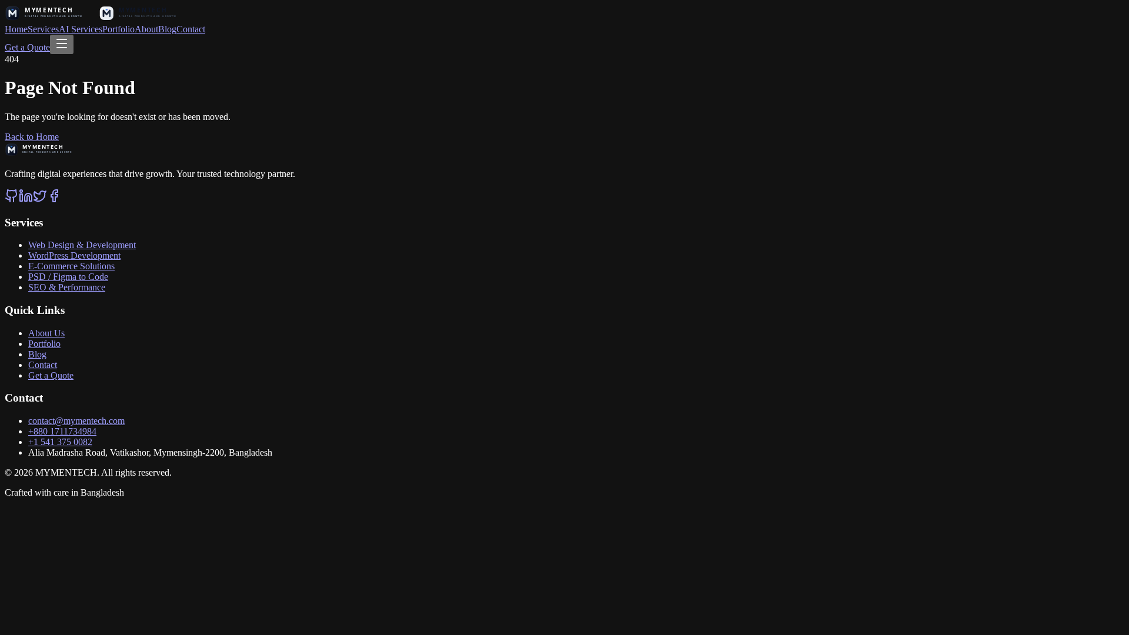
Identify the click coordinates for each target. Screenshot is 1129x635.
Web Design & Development (82, 245)
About (146, 29)
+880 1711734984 (62, 431)
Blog (167, 29)
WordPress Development (74, 255)
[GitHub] (12, 200)
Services (43, 29)
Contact (190, 29)
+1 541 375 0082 (60, 442)
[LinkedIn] (26, 200)
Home (16, 29)
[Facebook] (54, 200)
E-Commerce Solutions (71, 266)
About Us (46, 333)
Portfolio (118, 29)
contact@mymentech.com (76, 421)
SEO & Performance (66, 287)
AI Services (80, 29)
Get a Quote (27, 47)
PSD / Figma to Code (68, 277)
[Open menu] (62, 44)
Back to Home (32, 137)
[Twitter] (40, 200)
